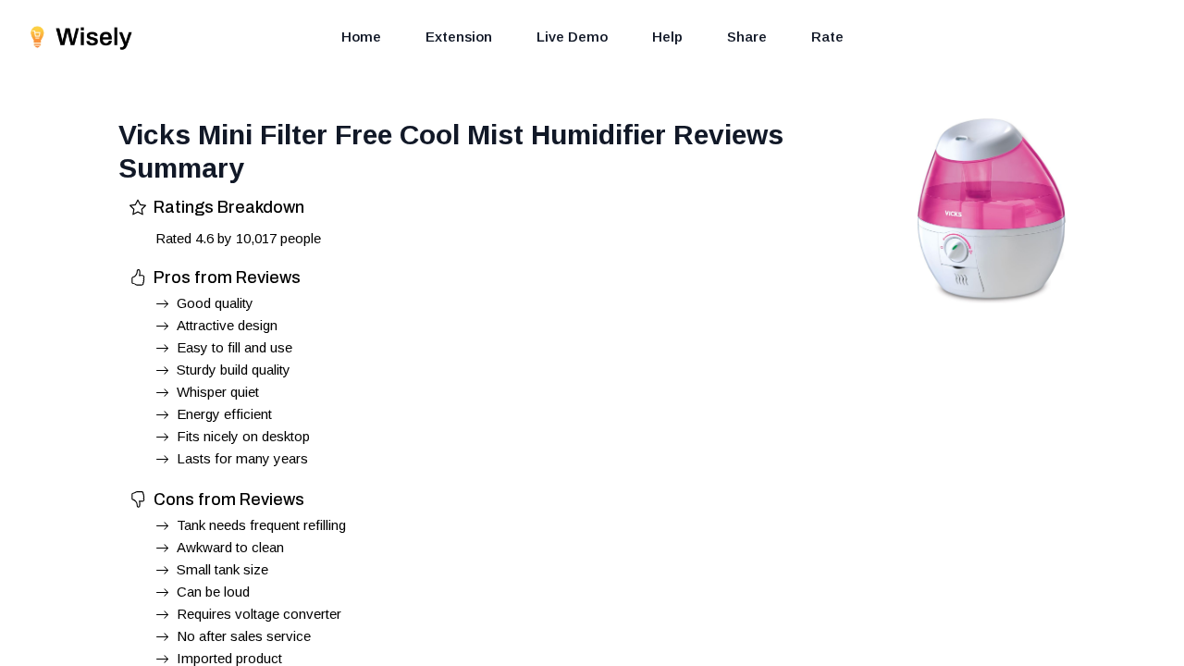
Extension (459, 36)
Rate (827, 36)
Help (667, 36)
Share (747, 36)
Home (361, 36)
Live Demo (572, 36)
